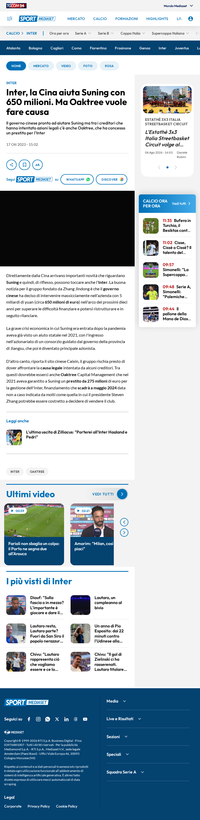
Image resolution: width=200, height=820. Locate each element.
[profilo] (190, 19)
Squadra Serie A (121, 772)
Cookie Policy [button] (66, 806)
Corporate (12, 806)
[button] (16, 65)
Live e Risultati (120, 718)
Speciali (114, 754)
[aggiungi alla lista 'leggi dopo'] (24, 165)
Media (112, 701)
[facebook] (29, 719)
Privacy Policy (39, 806)
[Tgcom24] (16, 5)
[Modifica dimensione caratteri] (37, 165)
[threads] (75, 719)
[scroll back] (124, 522)
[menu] (9, 19)
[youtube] (85, 719)
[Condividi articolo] (11, 165)
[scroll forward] (124, 532)
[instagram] (38, 719)
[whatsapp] (47, 719)
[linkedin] (66, 719)
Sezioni (113, 736)
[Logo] (38, 19)
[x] (57, 719)
